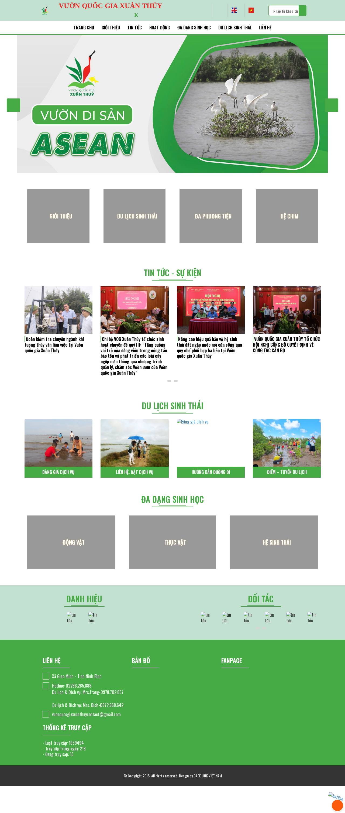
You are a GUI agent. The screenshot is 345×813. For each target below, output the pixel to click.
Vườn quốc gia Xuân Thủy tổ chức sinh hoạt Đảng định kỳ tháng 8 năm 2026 (285, 345)
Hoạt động (159, 27)
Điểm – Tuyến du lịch (210, 472)
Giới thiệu (111, 27)
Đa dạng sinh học (194, 27)
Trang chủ (84, 27)
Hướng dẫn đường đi (134, 472)
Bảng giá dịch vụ (287, 472)
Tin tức (134, 27)
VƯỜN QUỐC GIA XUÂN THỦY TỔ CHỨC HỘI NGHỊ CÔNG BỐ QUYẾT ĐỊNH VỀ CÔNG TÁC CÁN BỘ (210, 345)
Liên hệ (265, 27)
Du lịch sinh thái (234, 27)
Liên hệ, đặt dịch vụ (58, 472)
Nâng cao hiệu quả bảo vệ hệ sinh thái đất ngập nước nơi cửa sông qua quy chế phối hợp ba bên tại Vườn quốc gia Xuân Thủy (133, 347)
